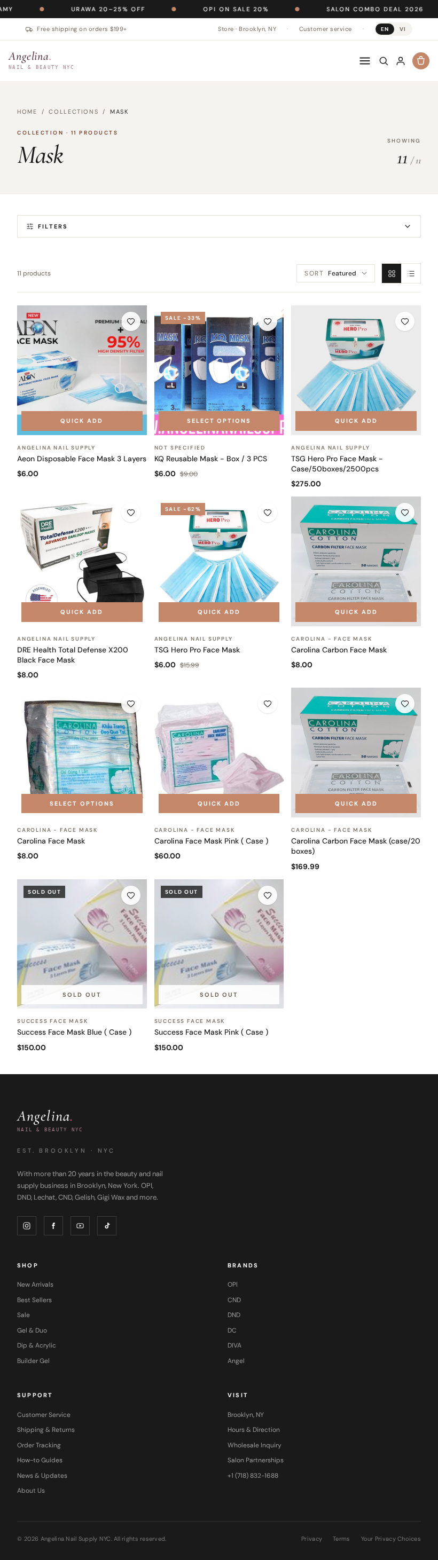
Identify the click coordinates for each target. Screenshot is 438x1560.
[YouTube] (80, 1225)
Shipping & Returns (46, 1429)
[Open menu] (365, 61)
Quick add (81, 420)
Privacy (311, 1538)
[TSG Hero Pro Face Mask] (219, 561)
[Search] (383, 61)
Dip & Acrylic (36, 1345)
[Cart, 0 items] (420, 60)
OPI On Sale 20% (197, 9)
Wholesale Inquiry (254, 1445)
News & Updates (42, 1475)
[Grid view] (391, 273)
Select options (219, 420)
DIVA (234, 1345)
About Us (31, 1490)
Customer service (325, 29)
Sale (23, 1315)
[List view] (410, 273)
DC (232, 1330)
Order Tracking (39, 1445)
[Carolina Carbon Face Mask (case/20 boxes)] (356, 752)
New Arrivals (35, 1284)
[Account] (400, 61)
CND (234, 1300)
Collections (73, 111)
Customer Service (44, 1415)
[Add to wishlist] (130, 321)
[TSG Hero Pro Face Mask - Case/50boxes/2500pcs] (356, 370)
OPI (233, 1284)
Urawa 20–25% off (69, 9)
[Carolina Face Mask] (82, 752)
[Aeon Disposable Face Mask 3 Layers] (82, 370)
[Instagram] (26, 1225)
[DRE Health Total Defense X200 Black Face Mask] (82, 561)
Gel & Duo (32, 1330)
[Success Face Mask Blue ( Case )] (82, 944)
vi (403, 29)
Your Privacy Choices (391, 1538)
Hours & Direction (254, 1429)
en (385, 29)
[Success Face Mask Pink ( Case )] (219, 944)
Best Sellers (34, 1300)
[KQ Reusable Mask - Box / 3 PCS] (219, 370)
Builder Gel (33, 1361)
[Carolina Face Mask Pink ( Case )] (219, 752)
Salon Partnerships (256, 1460)
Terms (341, 1538)
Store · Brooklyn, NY (247, 29)
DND (234, 1315)
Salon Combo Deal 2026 (336, 9)
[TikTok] (106, 1225)
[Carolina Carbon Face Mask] (356, 561)
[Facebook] (53, 1225)
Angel (236, 1361)
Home (27, 111)
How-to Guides (39, 1460)
